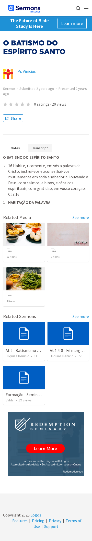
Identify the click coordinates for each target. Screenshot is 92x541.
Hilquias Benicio (17, 356)
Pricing (38, 520)
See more (81, 217)
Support (51, 526)
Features (20, 520)
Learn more (72, 23)
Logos (35, 515)
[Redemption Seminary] (46, 444)
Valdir (10, 400)
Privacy (55, 520)
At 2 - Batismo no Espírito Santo (34, 350)
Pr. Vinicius (26, 71)
